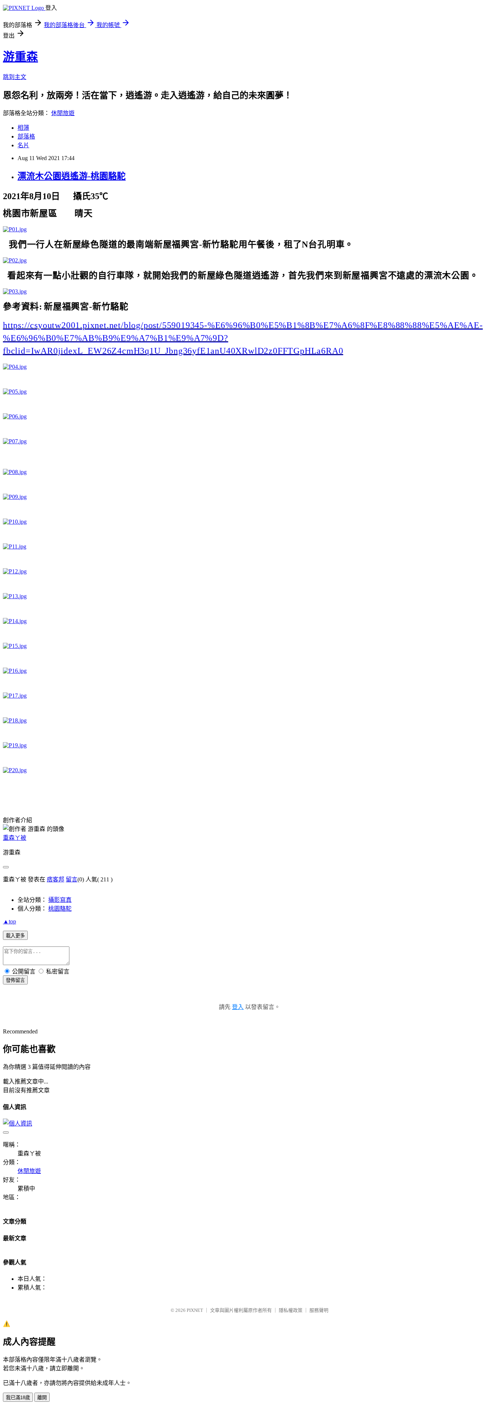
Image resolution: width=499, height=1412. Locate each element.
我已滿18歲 (18, 1397)
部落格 (26, 136)
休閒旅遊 (63, 113)
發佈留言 (15, 980)
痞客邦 (55, 879)
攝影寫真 (60, 900)
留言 (71, 879)
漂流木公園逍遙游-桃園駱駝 (72, 176)
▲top (9, 921)
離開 (42, 1397)
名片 (23, 145)
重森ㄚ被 (14, 838)
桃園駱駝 (60, 909)
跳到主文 (14, 77)
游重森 (20, 56)
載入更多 (15, 935)
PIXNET (195, 1310)
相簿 (23, 128)
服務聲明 (318, 1310)
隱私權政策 (290, 1310)
